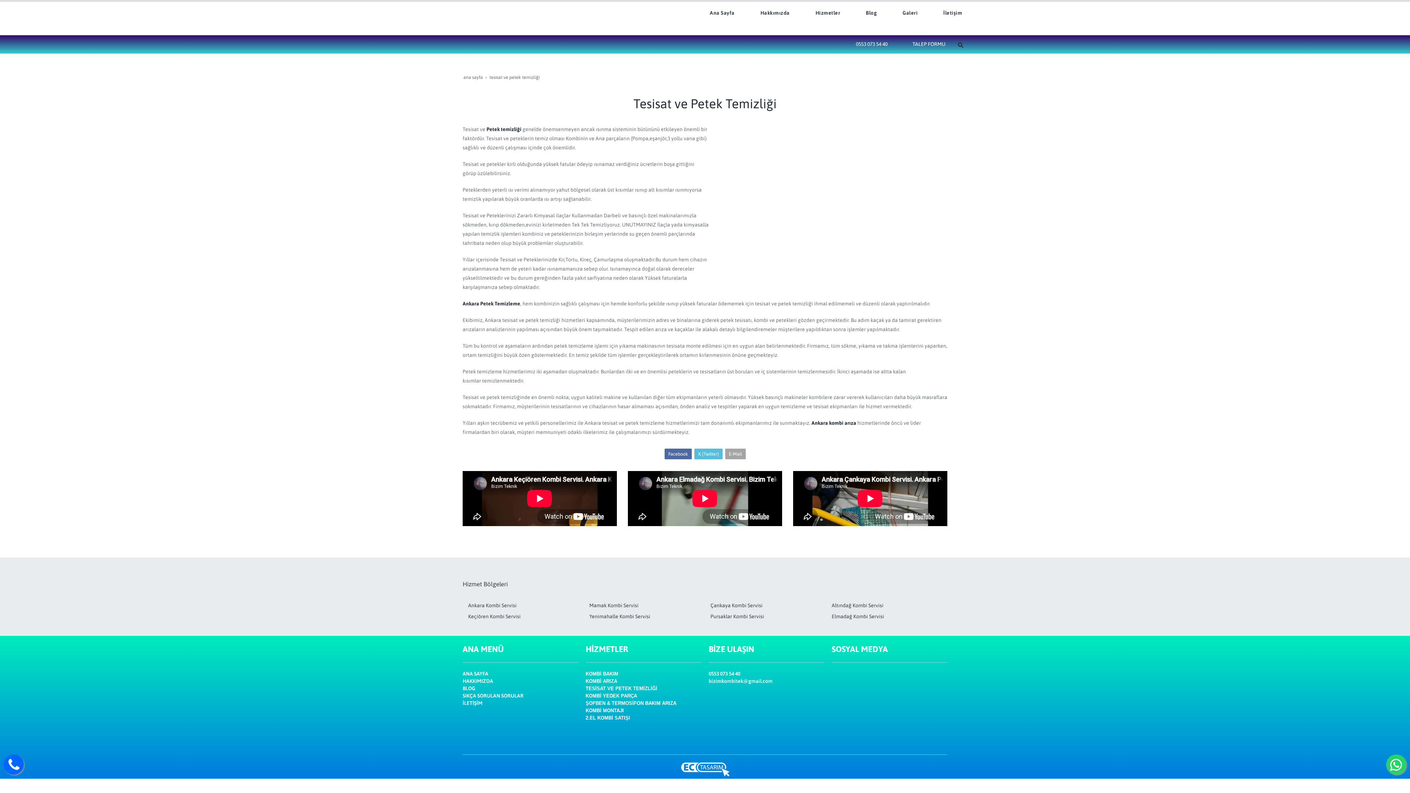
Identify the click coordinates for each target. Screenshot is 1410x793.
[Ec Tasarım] (705, 769)
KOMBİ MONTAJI (605, 710)
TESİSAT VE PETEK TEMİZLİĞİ (621, 688)
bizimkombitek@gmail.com (741, 681)
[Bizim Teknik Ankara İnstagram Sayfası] (838, 691)
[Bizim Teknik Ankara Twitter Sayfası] (838, 709)
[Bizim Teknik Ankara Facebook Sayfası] (836, 674)
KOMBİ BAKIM (602, 674)
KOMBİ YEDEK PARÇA (611, 696)
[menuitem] (718, 13)
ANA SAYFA (475, 674)
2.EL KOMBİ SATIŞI (608, 718)
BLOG (469, 688)
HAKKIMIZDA (478, 681)
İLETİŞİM (472, 703)
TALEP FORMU (929, 44)
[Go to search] (961, 44)
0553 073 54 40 (871, 44)
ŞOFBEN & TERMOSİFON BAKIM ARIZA (631, 703)
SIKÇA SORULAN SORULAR (493, 696)
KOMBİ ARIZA (601, 681)
